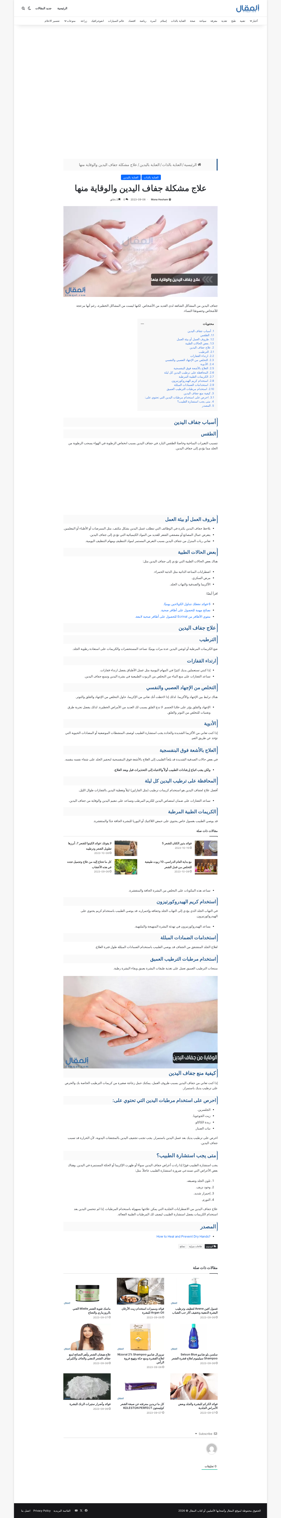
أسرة (153, 20)
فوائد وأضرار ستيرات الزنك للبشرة (90, 1404)
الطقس (204, 335)
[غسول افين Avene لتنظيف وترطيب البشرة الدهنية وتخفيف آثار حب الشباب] (194, 1291)
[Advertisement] (140, 93)
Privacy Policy (42, 1510)
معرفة (213, 20)
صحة (192, 20)
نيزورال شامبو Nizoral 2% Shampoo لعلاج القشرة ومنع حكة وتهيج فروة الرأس (140, 1358)
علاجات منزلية (195, 1246)
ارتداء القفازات (199, 356)
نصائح (182, 1246)
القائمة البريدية (62, 1510)
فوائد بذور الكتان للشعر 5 (177, 843)
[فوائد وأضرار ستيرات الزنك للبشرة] (87, 1386)
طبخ (233, 20)
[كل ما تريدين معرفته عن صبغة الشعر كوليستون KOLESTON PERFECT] (140, 1386)
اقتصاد (132, 20)
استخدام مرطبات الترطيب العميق (187, 389)
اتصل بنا (25, 1510)
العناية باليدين (150, 165)
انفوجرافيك (97, 20)
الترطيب (204, 351)
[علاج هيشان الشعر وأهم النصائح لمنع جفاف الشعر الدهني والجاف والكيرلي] (87, 1337)
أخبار (255, 20)
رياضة (143, 20)
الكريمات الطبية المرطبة (193, 376)
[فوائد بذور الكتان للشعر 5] (206, 848)
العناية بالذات (178, 20)
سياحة (202, 20)
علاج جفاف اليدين (200, 347)
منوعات (71, 20)
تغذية (224, 20)
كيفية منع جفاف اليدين (197, 393)
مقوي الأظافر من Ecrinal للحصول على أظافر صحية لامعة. (172, 616)
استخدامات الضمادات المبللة (191, 384)
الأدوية (204, 364)
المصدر (206, 405)
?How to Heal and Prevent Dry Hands (183, 1236)
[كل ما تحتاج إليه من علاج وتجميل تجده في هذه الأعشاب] (126, 866)
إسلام (163, 20)
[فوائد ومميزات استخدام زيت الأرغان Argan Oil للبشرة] (140, 1291)
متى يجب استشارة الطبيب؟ (193, 401)
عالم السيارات (116, 20)
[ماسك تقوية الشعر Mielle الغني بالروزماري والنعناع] (87, 1291)
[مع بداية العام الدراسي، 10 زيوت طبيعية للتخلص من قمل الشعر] (206, 866)
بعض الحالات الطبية (197, 343)
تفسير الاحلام (52, 20)
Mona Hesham (159, 199)
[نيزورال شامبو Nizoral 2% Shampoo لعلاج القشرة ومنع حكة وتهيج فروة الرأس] (140, 1337)
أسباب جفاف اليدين (199, 331)
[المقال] (248, 8)
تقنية (242, 20)
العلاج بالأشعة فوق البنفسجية (191, 368)
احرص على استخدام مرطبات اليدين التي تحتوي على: (177, 397)
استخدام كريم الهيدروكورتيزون (190, 380)
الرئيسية (62, 8)
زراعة (84, 20)
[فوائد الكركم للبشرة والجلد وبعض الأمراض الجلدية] (194, 1386)
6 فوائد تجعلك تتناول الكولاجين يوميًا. (186, 604)
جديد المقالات (43, 8)
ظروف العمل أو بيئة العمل (193, 339)
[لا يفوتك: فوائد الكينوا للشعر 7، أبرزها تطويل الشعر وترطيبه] (126, 848)
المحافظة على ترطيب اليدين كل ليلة (186, 372)
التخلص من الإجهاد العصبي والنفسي (186, 360)
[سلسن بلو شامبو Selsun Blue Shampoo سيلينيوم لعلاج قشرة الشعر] (194, 1337)
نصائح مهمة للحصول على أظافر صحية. (185, 610)
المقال (230, 1510)
